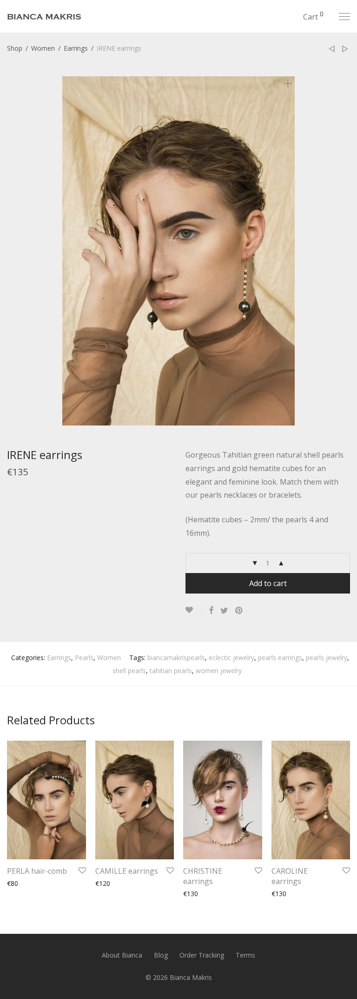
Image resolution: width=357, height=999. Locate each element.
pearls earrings (280, 657)
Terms (245, 955)
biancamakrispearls (176, 657)
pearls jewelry (326, 657)
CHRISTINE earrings (202, 876)
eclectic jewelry (231, 657)
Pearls (84, 657)
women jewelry (219, 670)
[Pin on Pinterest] (239, 610)
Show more (19, 883)
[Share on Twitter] (224, 610)
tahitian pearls (171, 670)
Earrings (76, 48)
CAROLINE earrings (289, 876)
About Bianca (122, 955)
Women (43, 48)
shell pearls (129, 670)
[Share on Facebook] (211, 610)
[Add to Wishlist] (193, 610)
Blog (161, 955)
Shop (14, 48)
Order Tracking (201, 955)
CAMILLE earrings (126, 871)
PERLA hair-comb (37, 871)
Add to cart (268, 583)
